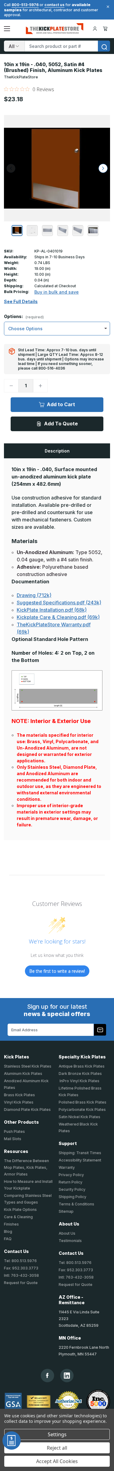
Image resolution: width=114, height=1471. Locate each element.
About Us (67, 1233)
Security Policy (72, 1189)
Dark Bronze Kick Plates (80, 1073)
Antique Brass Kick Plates (82, 1066)
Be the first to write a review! (57, 971)
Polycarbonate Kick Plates (82, 1109)
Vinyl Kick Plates (18, 1102)
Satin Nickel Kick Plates (79, 1117)
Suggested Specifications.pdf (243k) (59, 602)
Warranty (67, 1167)
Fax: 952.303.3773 (21, 1268)
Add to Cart (61, 404)
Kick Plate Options (20, 1209)
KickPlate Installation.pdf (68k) (52, 610)
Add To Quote (61, 424)
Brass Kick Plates (19, 1095)
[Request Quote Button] (11, 1440)
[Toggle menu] (7, 28)
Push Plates (14, 1131)
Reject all (57, 1447)
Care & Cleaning (18, 1217)
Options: (24, 316)
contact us (54, 4)
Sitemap (66, 1211)
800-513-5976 (25, 4)
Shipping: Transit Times (80, 1153)
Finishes (11, 1224)
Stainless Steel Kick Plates (27, 1066)
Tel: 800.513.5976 (20, 1260)
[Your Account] (95, 29)
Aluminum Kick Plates (23, 1073)
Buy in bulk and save (56, 292)
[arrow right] (103, 168)
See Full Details (21, 301)
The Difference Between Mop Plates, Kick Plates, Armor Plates (26, 1167)
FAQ (8, 1239)
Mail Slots (12, 1138)
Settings (57, 1434)
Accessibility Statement (80, 1160)
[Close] (107, 6)
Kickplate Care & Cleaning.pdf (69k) (58, 617)
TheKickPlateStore (21, 77)
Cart (106, 29)
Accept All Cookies (57, 1461)
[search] (104, 46)
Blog (8, 1231)
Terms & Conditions (76, 1204)
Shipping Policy (72, 1196)
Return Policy (70, 1182)
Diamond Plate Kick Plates (27, 1109)
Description (57, 450)
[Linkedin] (67, 1376)
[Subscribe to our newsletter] (100, 1030)
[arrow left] (11, 168)
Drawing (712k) (34, 595)
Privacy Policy (71, 1174)
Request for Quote (21, 1282)
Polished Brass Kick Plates (82, 1102)
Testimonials (70, 1240)
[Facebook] (47, 1375)
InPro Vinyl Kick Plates (79, 1081)
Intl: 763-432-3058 (21, 1275)
